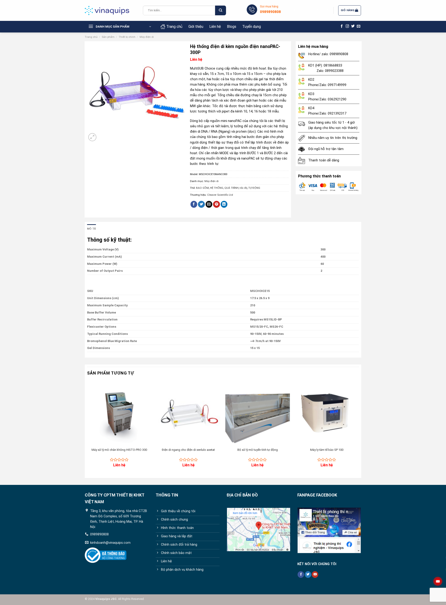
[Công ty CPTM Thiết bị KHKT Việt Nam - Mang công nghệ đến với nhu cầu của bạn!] (110, 10)
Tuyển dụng (251, 26)
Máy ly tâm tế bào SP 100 (326, 449)
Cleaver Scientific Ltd (220, 194)
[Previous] (87, 428)
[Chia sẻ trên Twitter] (201, 204)
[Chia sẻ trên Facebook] (193, 204)
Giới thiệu (195, 26)
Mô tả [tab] (91, 228)
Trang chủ (174, 26)
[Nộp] (220, 11)
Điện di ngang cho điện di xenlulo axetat (188, 449)
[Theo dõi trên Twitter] (353, 26)
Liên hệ (215, 26)
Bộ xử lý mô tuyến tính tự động (257, 449)
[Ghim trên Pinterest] (216, 204)
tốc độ (243, 187)
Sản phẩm (108, 36)
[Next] (358, 428)
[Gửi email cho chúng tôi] (358, 26)
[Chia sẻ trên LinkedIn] (224, 204)
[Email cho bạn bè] (209, 204)
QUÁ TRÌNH (231, 187)
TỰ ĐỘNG (254, 187)
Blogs (231, 26)
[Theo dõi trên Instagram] (347, 26)
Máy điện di (147, 36)
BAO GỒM (202, 187)
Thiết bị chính (127, 36)
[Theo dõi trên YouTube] (315, 574)
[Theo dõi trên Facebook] (342, 26)
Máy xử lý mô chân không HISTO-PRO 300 (119, 449)
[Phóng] (92, 137)
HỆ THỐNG (216, 187)
